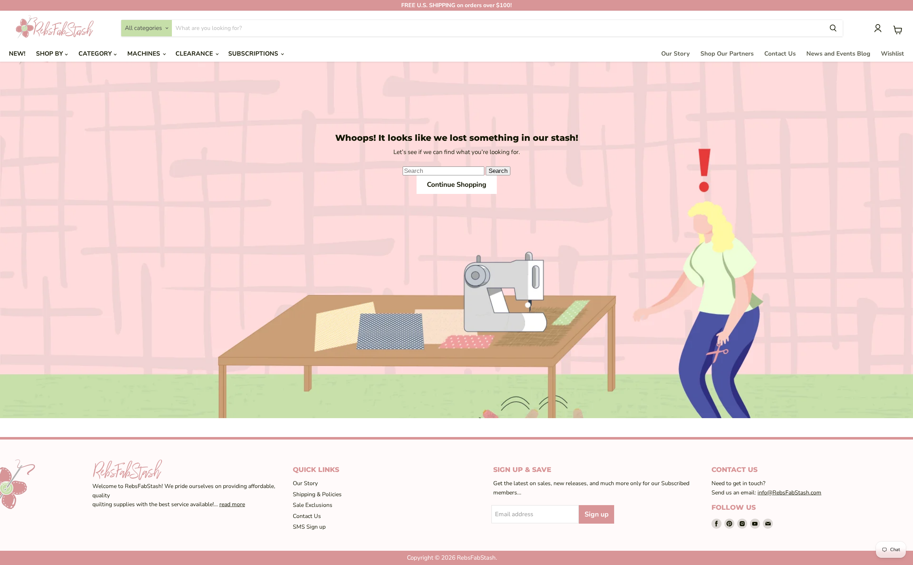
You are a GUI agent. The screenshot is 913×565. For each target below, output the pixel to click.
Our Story (675, 54)
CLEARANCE (195, 54)
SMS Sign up (309, 527)
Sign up (596, 514)
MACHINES (144, 54)
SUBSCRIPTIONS (254, 54)
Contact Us (780, 54)
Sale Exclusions (312, 505)
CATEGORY (96, 54)
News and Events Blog (838, 54)
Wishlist (892, 54)
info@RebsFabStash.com (789, 493)
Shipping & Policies (317, 494)
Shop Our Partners (727, 54)
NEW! (17, 54)
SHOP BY (50, 54)
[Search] (833, 28)
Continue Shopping (456, 184)
